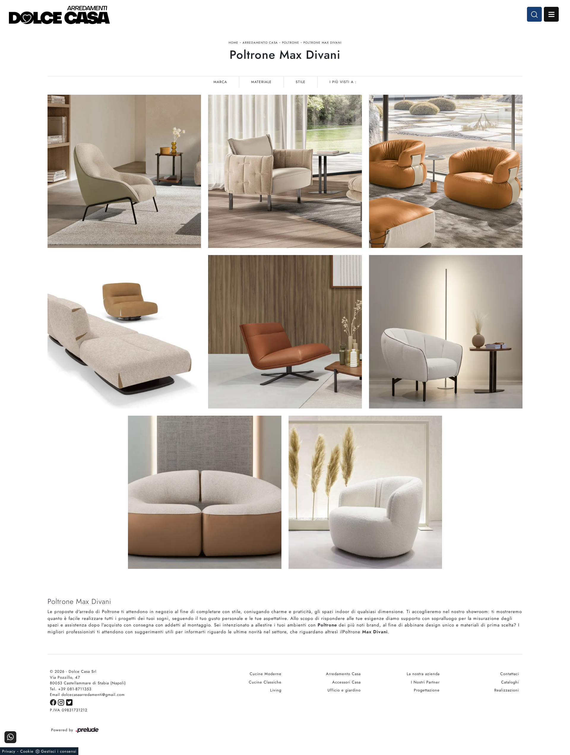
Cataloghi (510, 682)
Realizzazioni (506, 690)
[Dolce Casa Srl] (59, 15)
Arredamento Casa (260, 42)
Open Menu (551, 14)
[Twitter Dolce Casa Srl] (69, 702)
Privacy (8, 751)
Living (275, 690)
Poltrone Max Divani (322, 42)
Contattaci (509, 674)
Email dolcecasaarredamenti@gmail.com (87, 694)
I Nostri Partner (425, 682)
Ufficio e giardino (344, 690)
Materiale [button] (261, 82)
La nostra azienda (423, 674)
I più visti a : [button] (343, 82)
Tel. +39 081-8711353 (70, 689)
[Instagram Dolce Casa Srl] (62, 702)
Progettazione (427, 690)
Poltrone (290, 42)
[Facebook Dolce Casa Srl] (54, 702)
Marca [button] (220, 82)
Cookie (27, 751)
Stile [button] (300, 82)
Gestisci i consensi (58, 751)
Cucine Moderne (265, 674)
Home (233, 42)
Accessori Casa (346, 682)
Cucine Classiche (265, 682)
